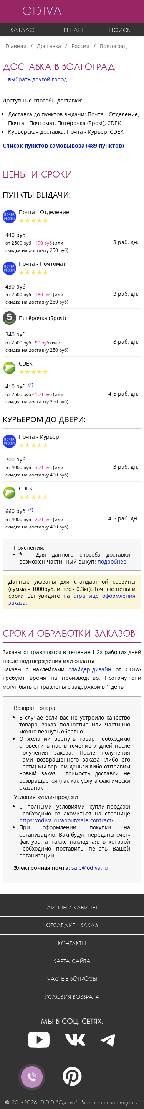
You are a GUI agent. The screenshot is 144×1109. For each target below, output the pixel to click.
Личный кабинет (72, 907)
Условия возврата (72, 996)
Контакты (72, 943)
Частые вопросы (72, 978)
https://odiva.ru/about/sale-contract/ (66, 820)
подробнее (112, 561)
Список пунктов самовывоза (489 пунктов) (63, 145)
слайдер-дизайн (89, 669)
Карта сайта (72, 961)
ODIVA (42, 10)
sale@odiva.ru (89, 867)
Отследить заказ (72, 925)
